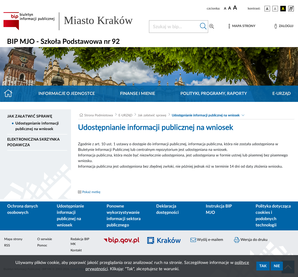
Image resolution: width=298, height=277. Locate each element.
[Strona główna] (10, 93)
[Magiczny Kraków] (164, 243)
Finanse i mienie (137, 94)
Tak (263, 266)
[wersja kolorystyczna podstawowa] (267, 8)
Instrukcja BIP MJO (219, 209)
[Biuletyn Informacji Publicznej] (121, 243)
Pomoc (42, 245)
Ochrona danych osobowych (22, 209)
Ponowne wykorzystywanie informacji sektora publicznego (124, 215)
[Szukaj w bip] (203, 26)
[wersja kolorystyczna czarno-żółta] (283, 8)
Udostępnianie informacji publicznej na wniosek (37, 126)
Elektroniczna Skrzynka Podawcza (33, 142)
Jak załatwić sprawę (29, 116)
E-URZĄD (281, 94)
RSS (7, 245)
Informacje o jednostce (66, 94)
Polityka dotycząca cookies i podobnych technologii (273, 215)
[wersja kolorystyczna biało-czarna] (275, 8)
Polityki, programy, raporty (213, 94)
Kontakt (76, 250)
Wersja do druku (254, 240)
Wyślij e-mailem (209, 240)
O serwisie (44, 239)
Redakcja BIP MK (80, 242)
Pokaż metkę (91, 192)
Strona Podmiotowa (98, 115)
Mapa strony (13, 239)
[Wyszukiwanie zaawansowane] (211, 26)
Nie (277, 266)
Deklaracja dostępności (167, 209)
